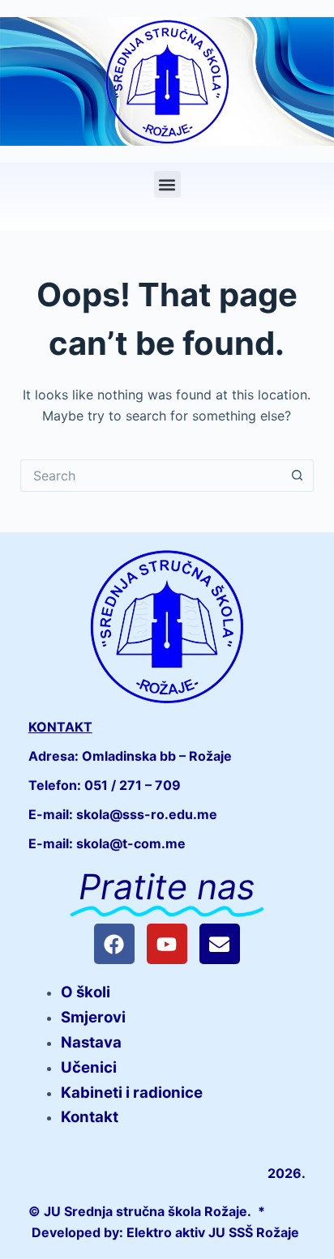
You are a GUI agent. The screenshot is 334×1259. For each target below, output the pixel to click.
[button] (167, 184)
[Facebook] (114, 944)
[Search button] (297, 475)
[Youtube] (167, 944)
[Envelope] (219, 944)
